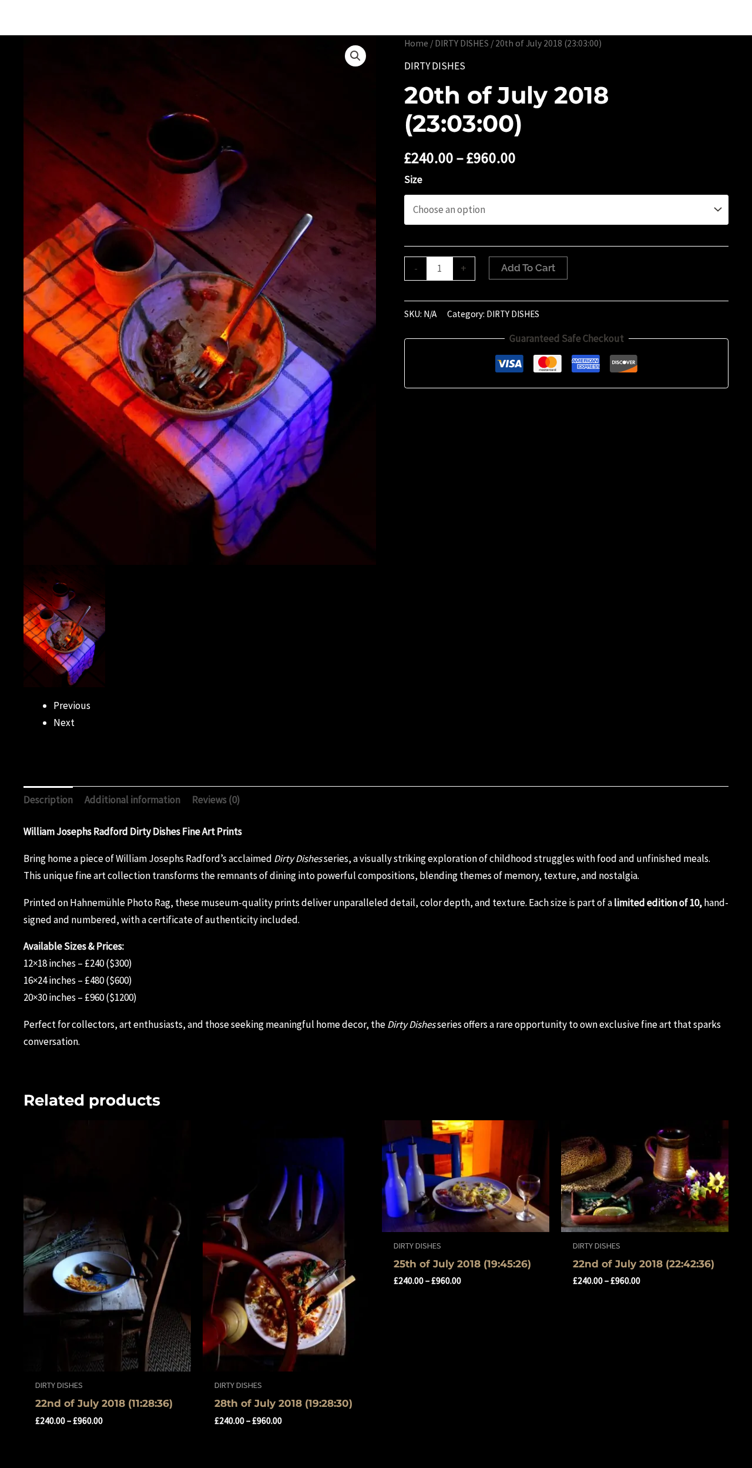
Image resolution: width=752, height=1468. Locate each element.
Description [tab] (48, 799)
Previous (71, 705)
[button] (355, 55)
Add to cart (528, 268)
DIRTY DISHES (462, 43)
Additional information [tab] (132, 799)
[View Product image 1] (64, 626)
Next (64, 722)
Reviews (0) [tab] (216, 799)
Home (416, 43)
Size (413, 179)
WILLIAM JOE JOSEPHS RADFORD (127, 17)
